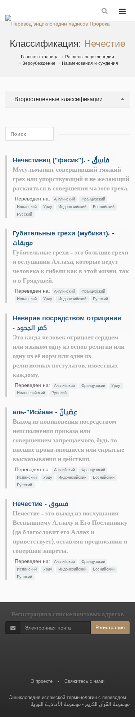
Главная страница (40, 57)
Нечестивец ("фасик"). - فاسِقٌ (61, 160)
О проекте (42, 681)
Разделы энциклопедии (89, 57)
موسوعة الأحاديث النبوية (56, 704)
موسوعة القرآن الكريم (107, 704)
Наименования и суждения (90, 63)
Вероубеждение (38, 63)
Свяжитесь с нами (84, 681)
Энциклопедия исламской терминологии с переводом (67, 697)
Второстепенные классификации (58, 99)
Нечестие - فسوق (40, 504)
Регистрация (110, 627)
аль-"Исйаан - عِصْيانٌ (45, 412)
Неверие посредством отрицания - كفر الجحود (67, 323)
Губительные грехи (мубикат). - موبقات (63, 238)
